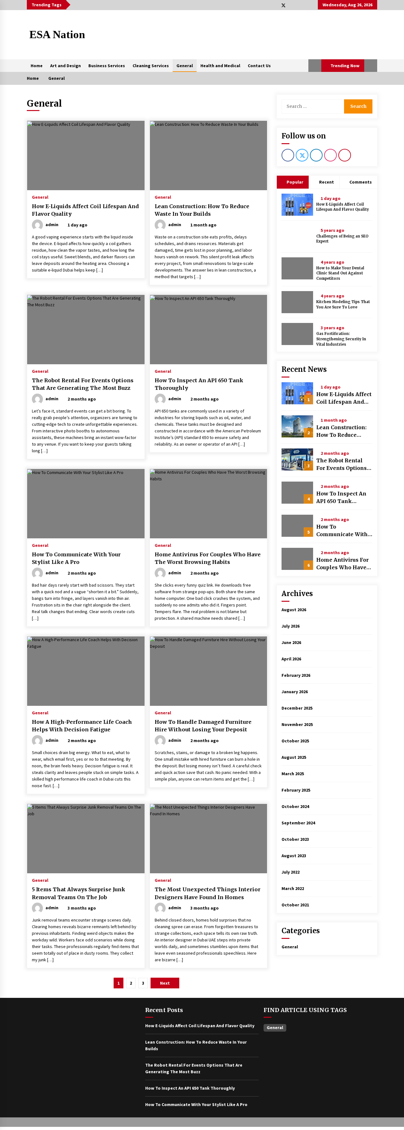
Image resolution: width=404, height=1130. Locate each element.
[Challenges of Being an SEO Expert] (297, 236)
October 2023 (295, 839)
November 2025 (297, 724)
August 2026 (294, 609)
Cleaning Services (151, 65)
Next (165, 983)
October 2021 (295, 905)
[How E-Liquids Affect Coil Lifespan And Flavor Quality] (297, 205)
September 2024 (298, 823)
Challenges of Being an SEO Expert (342, 239)
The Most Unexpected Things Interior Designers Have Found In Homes (207, 893)
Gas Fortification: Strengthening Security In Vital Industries (341, 339)
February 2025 (296, 790)
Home (37, 65)
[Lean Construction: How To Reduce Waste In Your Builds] (297, 426)
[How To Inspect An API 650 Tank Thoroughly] (297, 493)
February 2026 (296, 675)
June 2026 (291, 642)
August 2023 (294, 855)
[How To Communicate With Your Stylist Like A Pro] (297, 526)
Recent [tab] (326, 182)
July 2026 (291, 626)
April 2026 (291, 659)
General (184, 65)
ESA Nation (57, 34)
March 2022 (293, 888)
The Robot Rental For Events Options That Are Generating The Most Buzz (83, 384)
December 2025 (297, 708)
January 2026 (295, 691)
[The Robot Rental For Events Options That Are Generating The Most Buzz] (297, 459)
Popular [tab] (294, 182)
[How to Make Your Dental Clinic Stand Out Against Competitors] (297, 268)
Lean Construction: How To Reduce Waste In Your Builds (202, 210)
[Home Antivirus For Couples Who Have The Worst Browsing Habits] (297, 559)
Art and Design (65, 65)
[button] (314, 65)
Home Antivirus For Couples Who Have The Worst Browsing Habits (208, 558)
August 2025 (294, 757)
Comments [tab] (360, 182)
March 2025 (293, 773)
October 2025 (295, 741)
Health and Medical (220, 65)
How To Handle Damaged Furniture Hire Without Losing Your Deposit (203, 726)
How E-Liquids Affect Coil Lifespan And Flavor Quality (85, 210)
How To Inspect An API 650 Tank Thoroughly (199, 384)
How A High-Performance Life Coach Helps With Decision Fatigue (82, 726)
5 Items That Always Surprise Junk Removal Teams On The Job (78, 893)
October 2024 (295, 806)
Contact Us (259, 65)
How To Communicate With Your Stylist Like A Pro (76, 558)
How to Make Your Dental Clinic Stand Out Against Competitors (340, 273)
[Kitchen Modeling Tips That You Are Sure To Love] (297, 302)
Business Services (106, 65)
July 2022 (291, 872)
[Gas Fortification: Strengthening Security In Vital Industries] (297, 334)
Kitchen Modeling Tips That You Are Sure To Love (343, 304)
